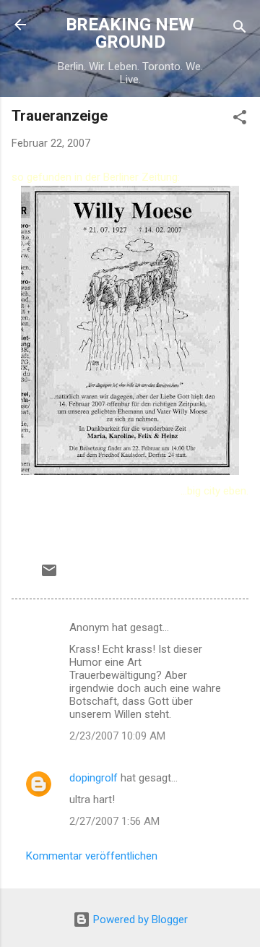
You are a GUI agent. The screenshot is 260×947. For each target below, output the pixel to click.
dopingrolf (93, 777)
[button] (239, 119)
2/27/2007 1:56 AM (114, 821)
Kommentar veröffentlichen (91, 855)
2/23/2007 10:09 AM (117, 735)
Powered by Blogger (139, 919)
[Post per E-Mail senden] (49, 575)
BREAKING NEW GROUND (130, 33)
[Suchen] (239, 29)
